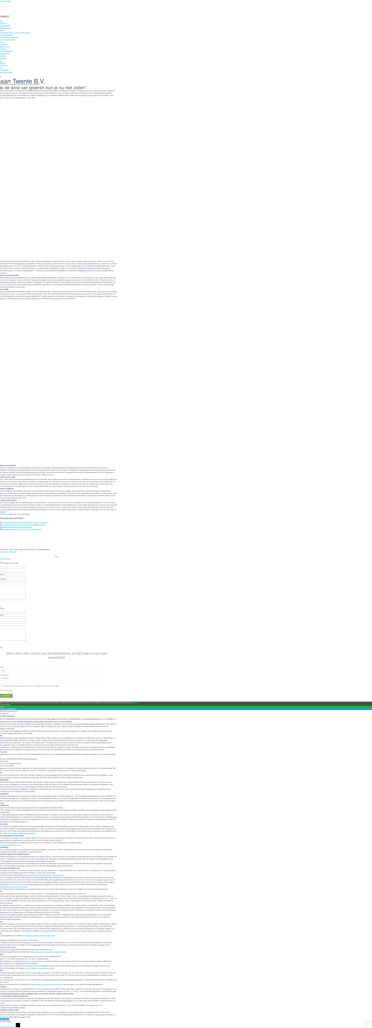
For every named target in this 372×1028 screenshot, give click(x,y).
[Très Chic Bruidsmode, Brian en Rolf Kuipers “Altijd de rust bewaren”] (24, 522)
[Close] (1, 561)
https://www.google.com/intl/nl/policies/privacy (43, 984)
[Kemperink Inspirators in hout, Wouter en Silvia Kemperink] (21, 529)
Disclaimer (13, 552)
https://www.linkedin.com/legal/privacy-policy (40, 935)
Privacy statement (6, 690)
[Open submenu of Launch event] (6, 49)
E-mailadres (4, 675)
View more (136, 703)
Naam (2, 667)
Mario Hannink (5, 514)
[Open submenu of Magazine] (3, 42)
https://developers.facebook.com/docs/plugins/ (48, 875)
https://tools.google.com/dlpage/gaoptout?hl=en (19, 833)
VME (33, 549)
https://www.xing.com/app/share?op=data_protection (48, 952)
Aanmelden (6, 696)
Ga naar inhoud (5, 1)
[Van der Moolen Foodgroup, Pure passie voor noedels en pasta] (22, 525)
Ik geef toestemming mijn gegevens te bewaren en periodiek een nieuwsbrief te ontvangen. (31, 686)
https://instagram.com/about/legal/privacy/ (40, 968)
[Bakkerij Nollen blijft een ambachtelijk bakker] (16, 527)
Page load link (5, 559)
